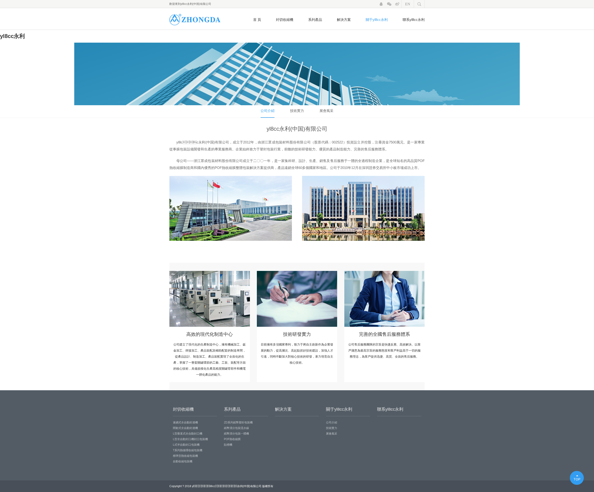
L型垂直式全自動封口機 (187, 433)
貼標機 (228, 444)
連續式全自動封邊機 (185, 422)
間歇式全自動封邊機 (185, 428)
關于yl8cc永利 (377, 20)
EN (407, 4)
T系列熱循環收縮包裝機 (187, 450)
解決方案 (344, 20)
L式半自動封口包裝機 (186, 444)
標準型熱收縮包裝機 (185, 455)
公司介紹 (267, 111)
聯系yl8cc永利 (414, 20)
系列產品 (315, 20)
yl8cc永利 (12, 36)
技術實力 (297, 111)
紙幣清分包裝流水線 (236, 428)
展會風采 (326, 111)
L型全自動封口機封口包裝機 (190, 439)
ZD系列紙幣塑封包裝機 (238, 422)
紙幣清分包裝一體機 (236, 433)
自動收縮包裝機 (182, 461)
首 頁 (257, 20)
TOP (577, 479)
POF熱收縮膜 (232, 439)
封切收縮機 (284, 20)
